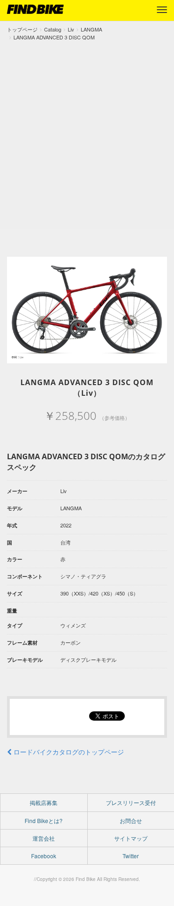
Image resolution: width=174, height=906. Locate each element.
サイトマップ (131, 838)
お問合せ (131, 820)
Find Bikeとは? (44, 820)
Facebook (43, 856)
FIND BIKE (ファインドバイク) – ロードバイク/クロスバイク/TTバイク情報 (35, 9)
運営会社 (43, 838)
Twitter (130, 856)
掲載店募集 (44, 802)
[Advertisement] (87, 133)
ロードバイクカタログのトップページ (68, 751)
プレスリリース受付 (131, 802)
